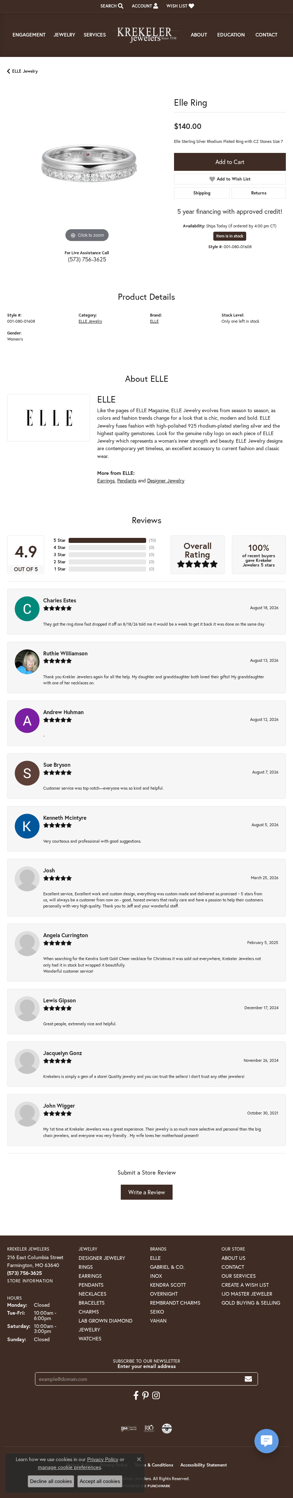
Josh (49, 870)
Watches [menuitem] (90, 1338)
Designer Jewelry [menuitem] (102, 1257)
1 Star (60, 569)
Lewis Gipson (59, 1000)
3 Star (60, 554)
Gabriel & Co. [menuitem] (167, 1266)
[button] (111, 6)
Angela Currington (65, 935)
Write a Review (146, 1192)
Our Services (239, 1275)
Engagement (29, 34)
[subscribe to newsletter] (248, 1379)
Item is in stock (229, 236)
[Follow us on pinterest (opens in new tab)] (145, 1395)
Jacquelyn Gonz (62, 1052)
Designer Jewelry (165, 480)
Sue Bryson (56, 764)
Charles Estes (59, 600)
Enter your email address (147, 1366)
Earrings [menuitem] (90, 1275)
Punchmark (159, 1486)
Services (95, 34)
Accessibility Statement (203, 1465)
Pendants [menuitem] (91, 1284)
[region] (87, 164)
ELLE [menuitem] (155, 1257)
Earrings (106, 480)
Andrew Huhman (63, 712)
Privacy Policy (102, 1459)
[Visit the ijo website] (129, 1428)
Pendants (126, 480)
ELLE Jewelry (25, 71)
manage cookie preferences (69, 1467)
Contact (266, 34)
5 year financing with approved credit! (229, 211)
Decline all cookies (51, 1481)
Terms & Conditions (154, 1465)
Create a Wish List (245, 1284)
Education (231, 34)
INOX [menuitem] (156, 1275)
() (152, 540)
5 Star (60, 540)
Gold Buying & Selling (251, 1302)
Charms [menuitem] (89, 1311)
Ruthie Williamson (65, 653)
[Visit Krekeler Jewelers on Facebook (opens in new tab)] (136, 1395)
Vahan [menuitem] (158, 1320)
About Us (233, 1257)
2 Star (60, 561)
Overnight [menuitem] (164, 1293)
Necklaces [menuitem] (92, 1293)
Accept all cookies (100, 1481)
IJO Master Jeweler (247, 1293)
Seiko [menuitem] (157, 1311)
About (199, 34)
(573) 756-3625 (87, 259)
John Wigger (59, 1105)
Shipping (201, 193)
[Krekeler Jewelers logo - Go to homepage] (146, 35)
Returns (259, 193)
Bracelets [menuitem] (92, 1302)
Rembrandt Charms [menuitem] (175, 1302)
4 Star (60, 547)
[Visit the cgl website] (167, 1428)
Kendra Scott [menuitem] (168, 1284)
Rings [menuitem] (86, 1266)
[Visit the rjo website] (149, 1428)
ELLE (154, 321)
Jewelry (64, 34)
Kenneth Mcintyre (64, 817)
